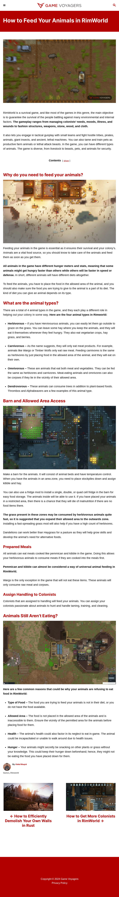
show (66, 160)
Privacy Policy (59, 883)
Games (6, 773)
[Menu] (4, 5)
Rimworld (14, 773)
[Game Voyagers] (59, 5)
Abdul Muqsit (21, 764)
